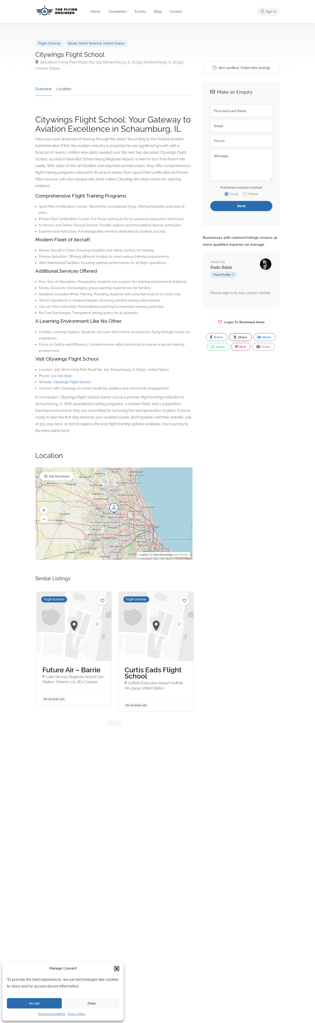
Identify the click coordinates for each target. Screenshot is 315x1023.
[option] (74, 648)
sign (226, 293)
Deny (92, 1003)
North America (90, 43)
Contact (176, 11)
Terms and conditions (51, 1014)
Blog (157, 11)
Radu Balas (221, 267)
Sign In (270, 11)
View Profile (222, 274)
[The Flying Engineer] (56, 10)
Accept (34, 1003)
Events (140, 11)
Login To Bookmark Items (244, 322)
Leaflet (143, 554)
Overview (43, 89)
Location (63, 89)
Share (218, 337)
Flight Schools (50, 43)
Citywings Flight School (72, 382)
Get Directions (59, 476)
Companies (118, 11)
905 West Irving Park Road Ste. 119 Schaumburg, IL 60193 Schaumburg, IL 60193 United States (109, 65)
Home (95, 11)
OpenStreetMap (163, 554)
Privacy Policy (77, 1014)
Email (265, 347)
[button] (116, 968)
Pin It (242, 347)
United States (114, 43)
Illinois (72, 43)
